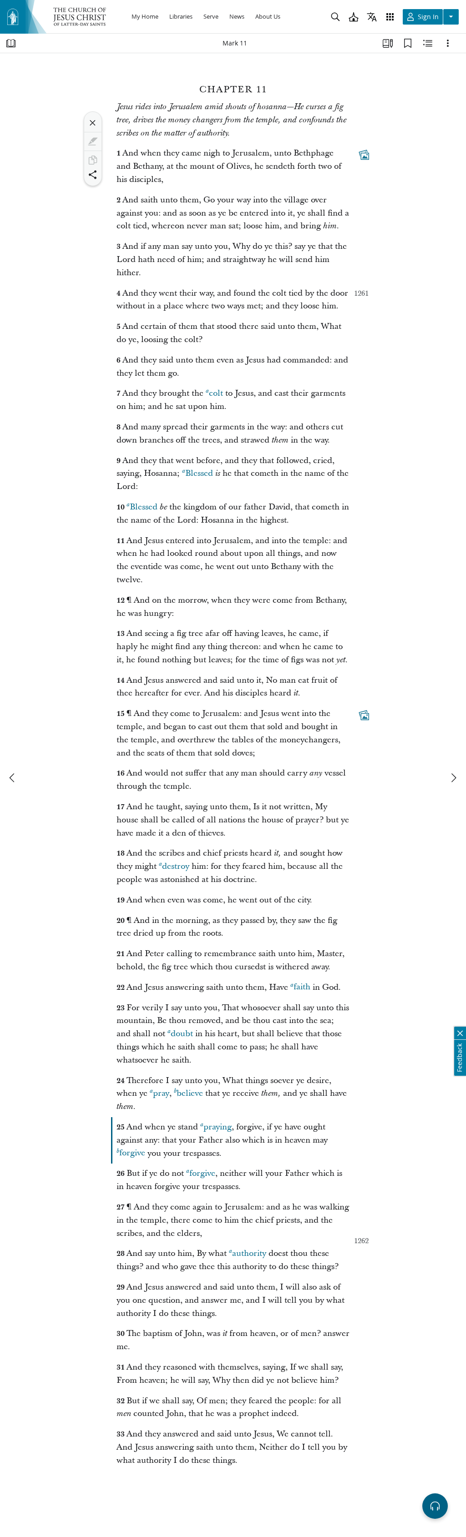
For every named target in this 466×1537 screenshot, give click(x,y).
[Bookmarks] (408, 43)
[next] (453, 778)
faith (302, 987)
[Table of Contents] (11, 43)
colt (216, 393)
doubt (182, 1033)
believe (190, 1093)
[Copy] (93, 160)
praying (217, 1127)
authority (249, 1253)
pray (161, 1093)
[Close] (93, 123)
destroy (175, 866)
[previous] (13, 778)
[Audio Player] (435, 1506)
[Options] (448, 43)
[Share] (93, 174)
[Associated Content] (364, 155)
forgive (132, 1153)
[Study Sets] (388, 43)
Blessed (199, 473)
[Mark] (93, 141)
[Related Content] (428, 43)
